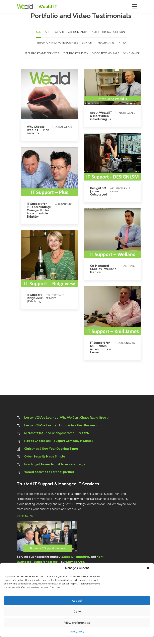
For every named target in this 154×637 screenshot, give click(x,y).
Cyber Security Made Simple (44, 456)
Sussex (67, 556)
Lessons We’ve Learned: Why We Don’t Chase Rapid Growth (66, 417)
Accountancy (35, 179)
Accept (77, 601)
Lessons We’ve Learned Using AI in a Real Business (60, 425)
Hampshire (81, 556)
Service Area (75, 561)
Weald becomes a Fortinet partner (49, 472)
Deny (77, 612)
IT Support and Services (44, 258)
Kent (100, 556)
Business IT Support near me (37, 561)
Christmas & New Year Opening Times (51, 448)
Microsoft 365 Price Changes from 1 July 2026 (56, 433)
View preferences (77, 623)
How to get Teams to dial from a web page (54, 464)
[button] (148, 568)
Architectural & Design (107, 156)
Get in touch (25, 516)
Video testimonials (117, 241)
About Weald (43, 96)
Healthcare (104, 237)
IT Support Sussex (51, 188)
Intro (59, 96)
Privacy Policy (77, 631)
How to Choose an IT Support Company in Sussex (58, 440)
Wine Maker (58, 263)
